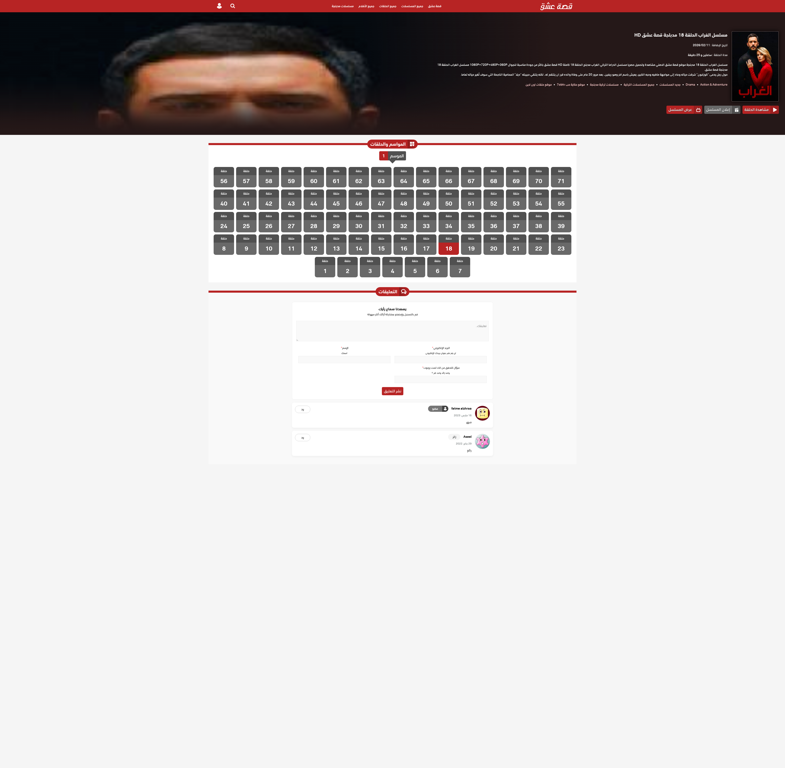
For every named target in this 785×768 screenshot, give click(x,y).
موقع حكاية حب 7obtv (571, 84)
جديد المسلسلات (670, 84)
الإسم (344, 347)
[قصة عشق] (556, 6)
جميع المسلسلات (412, 6)
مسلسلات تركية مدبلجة (604, 84)
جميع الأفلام (366, 6)
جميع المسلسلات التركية (639, 84)
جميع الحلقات (387, 6)
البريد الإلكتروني (441, 347)
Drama (690, 84)
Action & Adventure (714, 84)
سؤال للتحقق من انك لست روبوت (441, 367)
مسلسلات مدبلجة (343, 6)
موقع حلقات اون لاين (539, 84)
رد (302, 409)
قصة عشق (434, 6)
